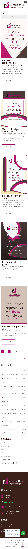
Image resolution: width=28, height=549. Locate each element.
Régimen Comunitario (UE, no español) (11, 415)
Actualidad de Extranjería (11, 374)
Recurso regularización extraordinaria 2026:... (13, 63)
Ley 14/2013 (7, 405)
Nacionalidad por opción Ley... (11, 130)
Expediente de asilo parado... (12, 263)
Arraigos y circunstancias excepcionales (10, 380)
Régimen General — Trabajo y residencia (11, 423)
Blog (5, 370)
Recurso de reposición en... (13, 327)
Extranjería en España (10, 394)
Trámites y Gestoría (9, 429)
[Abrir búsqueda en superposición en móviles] (14, 15)
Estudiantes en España (10, 390)
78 (12, 351)
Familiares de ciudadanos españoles (10, 400)
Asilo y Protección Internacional (13, 386)
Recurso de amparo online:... (12, 197)
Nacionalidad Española (10, 409)
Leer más (8, 80)
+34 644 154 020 (8, 503)
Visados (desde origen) (10, 433)
